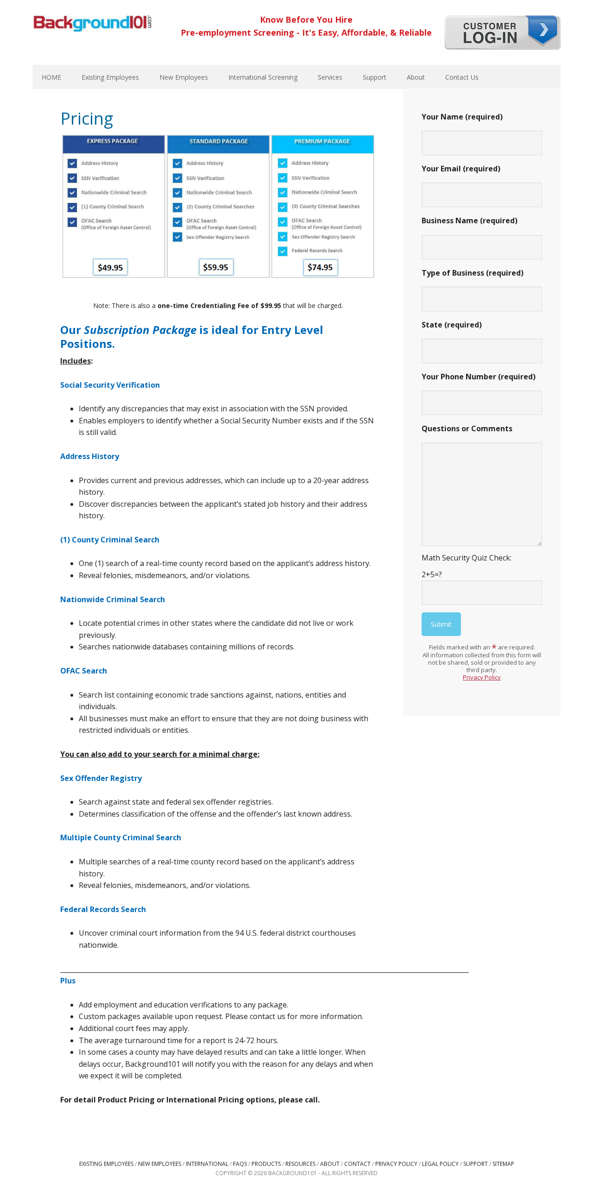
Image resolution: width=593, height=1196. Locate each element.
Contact (357, 1164)
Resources (300, 1164)
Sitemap (503, 1164)
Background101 (92, 23)
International (207, 1164)
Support (475, 1164)
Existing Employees (106, 1164)
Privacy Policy (482, 677)
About (330, 1164)
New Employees (159, 1164)
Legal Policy (440, 1164)
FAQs (240, 1164)
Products (266, 1164)
